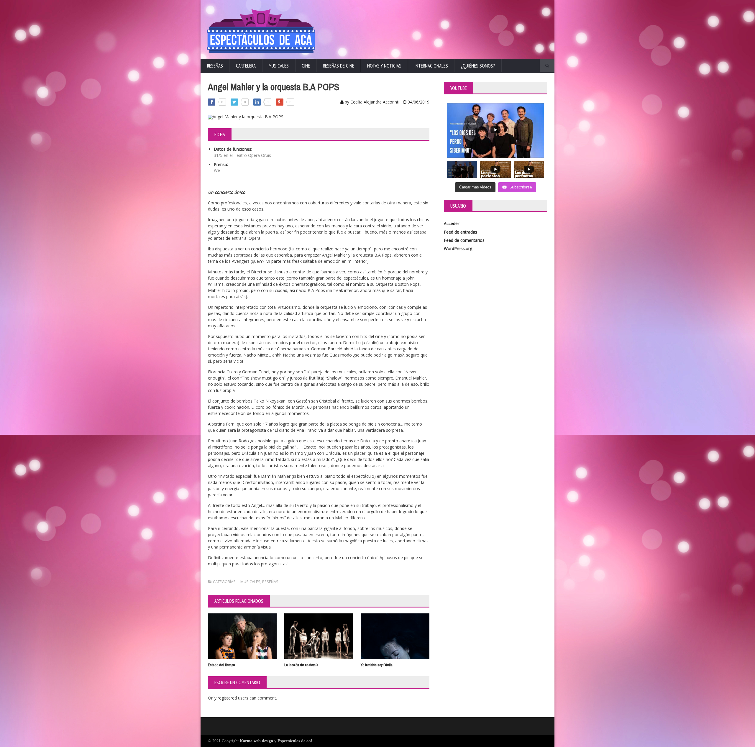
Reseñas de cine (338, 66)
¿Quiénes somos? (478, 66)
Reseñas (215, 66)
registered (228, 698)
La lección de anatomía (301, 664)
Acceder (451, 223)
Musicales (279, 66)
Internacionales (431, 66)
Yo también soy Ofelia (377, 664)
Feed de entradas (460, 232)
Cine (306, 66)
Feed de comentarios (464, 240)
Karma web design (256, 741)
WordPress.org (458, 248)
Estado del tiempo (221, 664)
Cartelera (246, 66)
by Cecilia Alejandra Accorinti (371, 102)
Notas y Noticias (384, 66)
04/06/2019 (417, 102)
